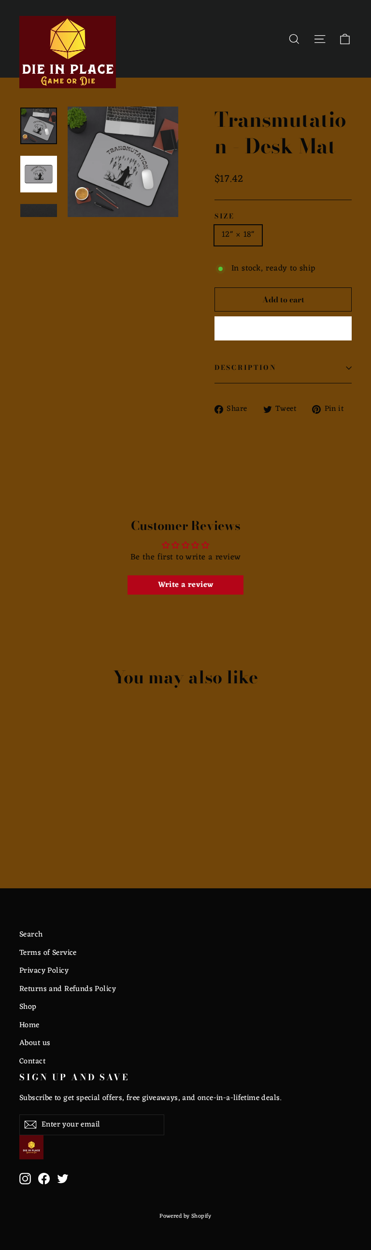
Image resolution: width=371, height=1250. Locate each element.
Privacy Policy (44, 971)
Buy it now (283, 328)
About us (34, 1043)
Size (224, 216)
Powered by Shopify (185, 1216)
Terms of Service (48, 953)
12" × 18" (238, 235)
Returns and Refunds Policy (67, 989)
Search (31, 934)
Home (29, 1025)
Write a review (186, 585)
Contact (32, 1061)
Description (245, 367)
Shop (28, 1007)
